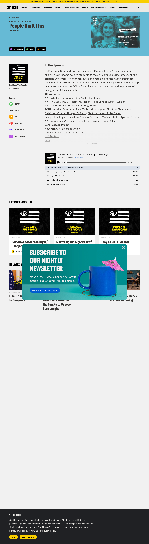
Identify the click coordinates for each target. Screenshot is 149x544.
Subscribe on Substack (45, 290)
